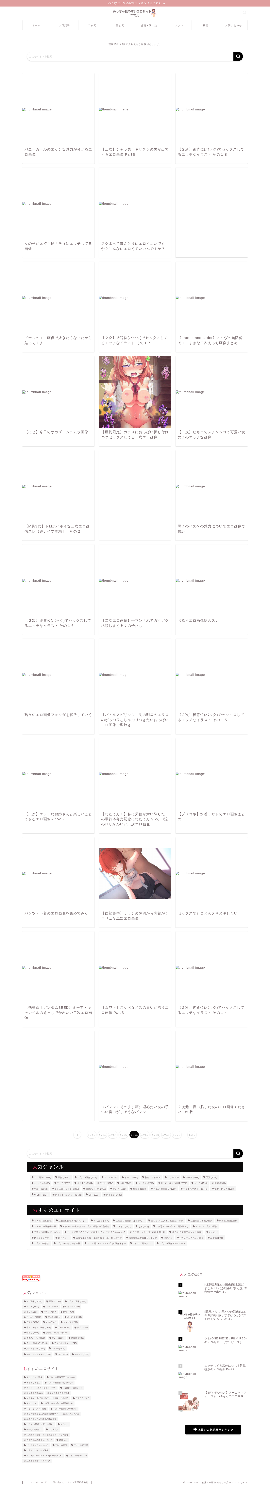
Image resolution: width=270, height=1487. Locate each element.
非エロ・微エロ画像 (174, 1183)
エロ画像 (42, 1177)
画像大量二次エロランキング (143, 1237)
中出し (41, 1189)
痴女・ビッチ (224, 1189)
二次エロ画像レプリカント (47, 1232)
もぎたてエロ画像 (43, 1221)
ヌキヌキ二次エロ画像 (206, 1226)
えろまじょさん (101, 1221)
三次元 (120, 25)
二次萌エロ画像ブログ (201, 1221)
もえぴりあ (143, 1226)
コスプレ (177, 25)
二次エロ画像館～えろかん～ (130, 1221)
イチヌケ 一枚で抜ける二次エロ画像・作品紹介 (86, 1226)
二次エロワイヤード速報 (68, 1243)
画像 (64, 1177)
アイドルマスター (195, 1189)
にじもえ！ (63, 1237)
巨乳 (211, 1177)
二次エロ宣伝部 (41, 1243)
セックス (146, 1183)
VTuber (41, 1195)
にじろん (168, 1237)
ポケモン (114, 1195)
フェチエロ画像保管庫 (45, 1226)
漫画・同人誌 (149, 25)
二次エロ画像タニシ (142, 1243)
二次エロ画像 (87, 1177)
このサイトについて (36, 1482)
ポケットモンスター (68, 1195)
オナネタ (85, 1183)
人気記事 (64, 25)
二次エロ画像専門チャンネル (73, 1221)
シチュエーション (67, 1189)
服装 (220, 1183)
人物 (125, 1183)
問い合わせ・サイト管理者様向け (71, 1482)
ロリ (173, 1177)
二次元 (92, 25)
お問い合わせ (233, 25)
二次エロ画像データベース (172, 1243)
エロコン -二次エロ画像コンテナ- (167, 1221)
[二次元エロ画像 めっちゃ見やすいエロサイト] (135, 17)
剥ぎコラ (152, 1177)
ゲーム (201, 1183)
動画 (205, 25)
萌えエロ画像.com (228, 1221)
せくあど (213, 1232)
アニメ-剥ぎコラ (164, 1189)
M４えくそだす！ (42, 1237)
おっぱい (42, 1183)
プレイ (119, 1189)
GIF (94, 1195)
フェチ (63, 1183)
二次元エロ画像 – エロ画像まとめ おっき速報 (99, 1237)
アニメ (111, 1177)
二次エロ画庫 (216, 1237)
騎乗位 (139, 1189)
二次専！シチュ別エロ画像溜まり (148, 1232)
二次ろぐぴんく (123, 1226)
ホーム (36, 25)
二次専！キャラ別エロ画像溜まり (172, 1226)
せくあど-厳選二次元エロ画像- (187, 1232)
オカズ (131, 1177)
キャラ (192, 1177)
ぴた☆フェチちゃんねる (191, 1237)
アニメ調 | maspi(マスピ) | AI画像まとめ (106, 1243)
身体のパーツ (96, 1189)
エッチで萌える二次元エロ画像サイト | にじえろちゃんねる (96, 1232)
